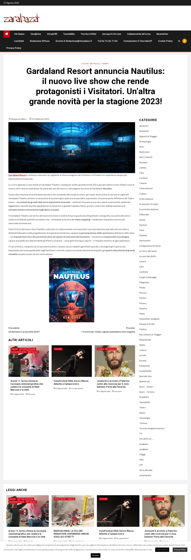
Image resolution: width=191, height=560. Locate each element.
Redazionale (145, 339)
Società (142, 360)
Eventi (142, 219)
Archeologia (145, 141)
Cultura (85, 64)
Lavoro (142, 261)
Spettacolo (95, 64)
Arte (141, 146)
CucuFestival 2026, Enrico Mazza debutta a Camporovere (71, 382)
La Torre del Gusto (148, 251)
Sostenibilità (145, 371)
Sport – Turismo (147, 391)
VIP (141, 464)
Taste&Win (69, 34)
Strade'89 (143, 397)
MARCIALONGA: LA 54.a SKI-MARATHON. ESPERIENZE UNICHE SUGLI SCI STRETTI (71, 534)
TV (140, 433)
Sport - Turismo (68, 499)
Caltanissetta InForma (138, 34)
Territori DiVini (88, 34)
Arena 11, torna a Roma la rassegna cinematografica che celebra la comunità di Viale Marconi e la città (27, 534)
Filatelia (143, 235)
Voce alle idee (145, 470)
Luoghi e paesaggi (147, 277)
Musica (100, 349)
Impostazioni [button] (162, 549)
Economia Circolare (148, 204)
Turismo (105, 64)
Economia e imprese (148, 209)
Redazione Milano (19, 119)
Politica (143, 329)
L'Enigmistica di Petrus (150, 245)
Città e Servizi (146, 188)
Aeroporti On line (111, 34)
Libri (141, 266)
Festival (32, 349)
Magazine (15, 352)
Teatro (142, 407)
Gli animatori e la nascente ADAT (24, 329)
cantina (142, 167)
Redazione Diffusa (39, 41)
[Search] (179, 41)
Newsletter (162, 34)
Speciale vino (145, 376)
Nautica (143, 308)
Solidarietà (144, 365)
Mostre (143, 292)
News (24, 352)
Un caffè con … (146, 438)
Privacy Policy (13, 48)
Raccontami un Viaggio (150, 334)
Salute (142, 344)
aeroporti (143, 125)
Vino (141, 459)
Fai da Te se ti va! (107, 41)
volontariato (145, 475)
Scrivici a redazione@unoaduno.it (74, 41)
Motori (142, 297)
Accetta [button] (95, 555)
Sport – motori (146, 386)
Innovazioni (144, 240)
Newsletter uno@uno (149, 318)
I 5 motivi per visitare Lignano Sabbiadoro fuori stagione (108, 329)
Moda (142, 287)
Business (143, 162)
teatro (142, 412)
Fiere (141, 230)
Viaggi (142, 454)
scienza (142, 350)
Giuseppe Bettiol (77, 388)
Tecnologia (144, 418)
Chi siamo (19, 34)
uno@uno (36, 34)
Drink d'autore (146, 198)
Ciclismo (143, 178)
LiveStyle (19, 41)
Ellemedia (31, 394)
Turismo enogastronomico (152, 428)
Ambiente (144, 131)
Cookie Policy (165, 41)
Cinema (14, 349)
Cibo (141, 172)
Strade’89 (52, 34)
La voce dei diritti (147, 256)
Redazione (118, 391)
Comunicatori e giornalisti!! (137, 41)
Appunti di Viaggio (148, 136)
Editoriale (144, 214)
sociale (142, 355)
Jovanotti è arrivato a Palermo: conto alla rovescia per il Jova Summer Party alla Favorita (113, 384)
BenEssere (144, 151)
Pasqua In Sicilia (147, 324)
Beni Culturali (145, 157)
